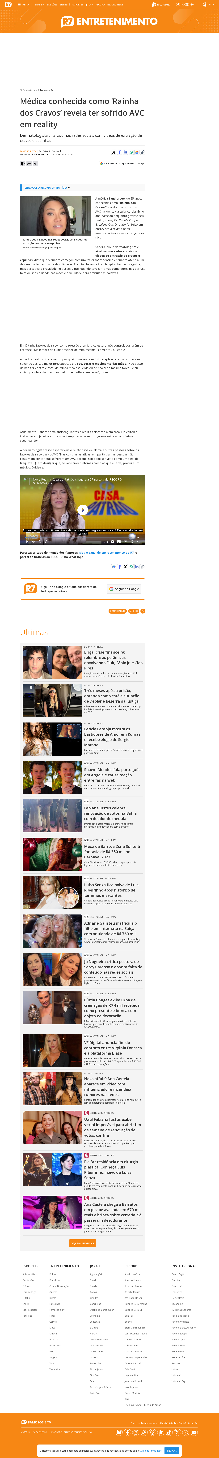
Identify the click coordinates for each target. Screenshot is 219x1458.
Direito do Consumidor (102, 1309)
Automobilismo (30, 1274)
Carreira (176, 1280)
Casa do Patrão (133, 1339)
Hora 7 (93, 1333)
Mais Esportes (30, 1309)
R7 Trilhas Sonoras (181, 1309)
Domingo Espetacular (136, 1357)
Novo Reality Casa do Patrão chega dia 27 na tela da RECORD (77, 479)
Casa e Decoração (59, 1286)
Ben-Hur (129, 1315)
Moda (52, 1327)
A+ (29, 163)
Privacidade (56, 1432)
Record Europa (179, 1333)
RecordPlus (177, 1303)
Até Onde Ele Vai (133, 1297)
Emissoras (177, 1291)
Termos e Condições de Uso (78, 1432)
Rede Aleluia (178, 1351)
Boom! (128, 1321)
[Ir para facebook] (178, 4)
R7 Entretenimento (28, 90)
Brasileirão (28, 1280)
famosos (133, 611)
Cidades (94, 1297)
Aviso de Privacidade (151, 1450)
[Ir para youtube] (194, 1432)
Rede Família (178, 1357)
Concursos (95, 1303)
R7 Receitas (55, 1345)
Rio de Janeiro (97, 1369)
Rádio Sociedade (180, 1315)
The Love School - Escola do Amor (143, 1404)
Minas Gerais (96, 1351)
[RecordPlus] (161, 4)
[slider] (78, 537)
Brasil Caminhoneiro (135, 1327)
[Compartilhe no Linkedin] (125, 152)
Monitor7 (95, 1357)
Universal (176, 1375)
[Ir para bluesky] (119, 1432)
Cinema (53, 1291)
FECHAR (172, 1450)
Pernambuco (96, 1363)
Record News (115, 4)
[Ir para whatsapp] (185, 1432)
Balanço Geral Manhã (136, 1303)
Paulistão (27, 1315)
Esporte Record (133, 1363)
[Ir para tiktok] (169, 1432)
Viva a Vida (54, 1369)
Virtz (51, 1363)
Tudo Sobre (96, 1393)
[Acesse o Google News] (137, 152)
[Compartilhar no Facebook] (119, 152)
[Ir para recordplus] (160, 1432)
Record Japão (178, 1339)
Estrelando (54, 1303)
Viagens (53, 1357)
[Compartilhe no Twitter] (114, 152)
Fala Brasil (130, 1369)
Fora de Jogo (29, 1291)
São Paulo (95, 1375)
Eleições (52, 4)
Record (100, 4)
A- (35, 163)
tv (143, 611)
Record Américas (180, 1321)
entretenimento (118, 611)
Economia (95, 1315)
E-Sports (27, 1286)
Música (53, 1333)
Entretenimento (64, 1266)
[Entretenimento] (109, 21)
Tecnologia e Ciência (100, 1387)
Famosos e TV (46, 90)
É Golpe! (94, 1327)
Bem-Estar (54, 1280)
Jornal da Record (133, 1381)
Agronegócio (96, 1274)
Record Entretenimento (184, 1327)
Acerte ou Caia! (132, 1274)
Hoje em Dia (131, 1375)
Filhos (52, 1315)
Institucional (184, 1266)
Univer (175, 1369)
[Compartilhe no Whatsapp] (131, 152)
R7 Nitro (53, 1339)
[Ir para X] (183, 4)
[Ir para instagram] (187, 4)
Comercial (177, 1286)
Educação (95, 1321)
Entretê (65, 4)
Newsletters (178, 1297)
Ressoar (176, 1363)
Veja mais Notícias (83, 1243)
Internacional (96, 1345)
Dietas (52, 1297)
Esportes (78, 4)
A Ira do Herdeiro (133, 1280)
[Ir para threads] (152, 1432)
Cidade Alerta (131, 1345)
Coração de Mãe (133, 1351)
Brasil (93, 1280)
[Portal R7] (8, 4)
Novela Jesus (131, 1387)
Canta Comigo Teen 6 (136, 1333)
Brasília (39, 4)
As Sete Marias (132, 1291)
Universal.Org (178, 1381)
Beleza (52, 1274)
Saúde (93, 1381)
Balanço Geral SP (134, 1309)
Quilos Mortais (132, 1393)
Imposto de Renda (99, 1339)
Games (53, 1321)
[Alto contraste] (22, 163)
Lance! (26, 1303)
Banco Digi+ (178, 1274)
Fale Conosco (40, 1432)
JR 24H (89, 4)
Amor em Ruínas (133, 1286)
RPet (51, 1351)
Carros (93, 1291)
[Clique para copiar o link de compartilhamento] (142, 152)
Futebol (26, 1297)
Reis (127, 1398)
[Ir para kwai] (144, 1432)
